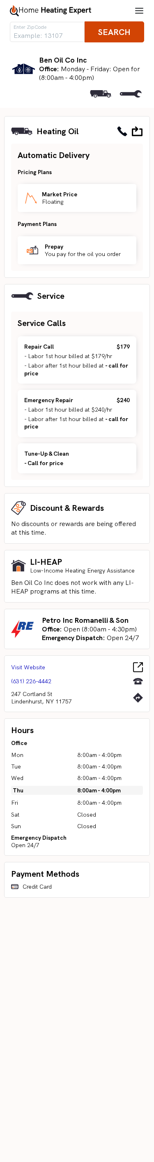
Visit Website (28, 667)
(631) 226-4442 (31, 681)
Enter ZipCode (30, 27)
